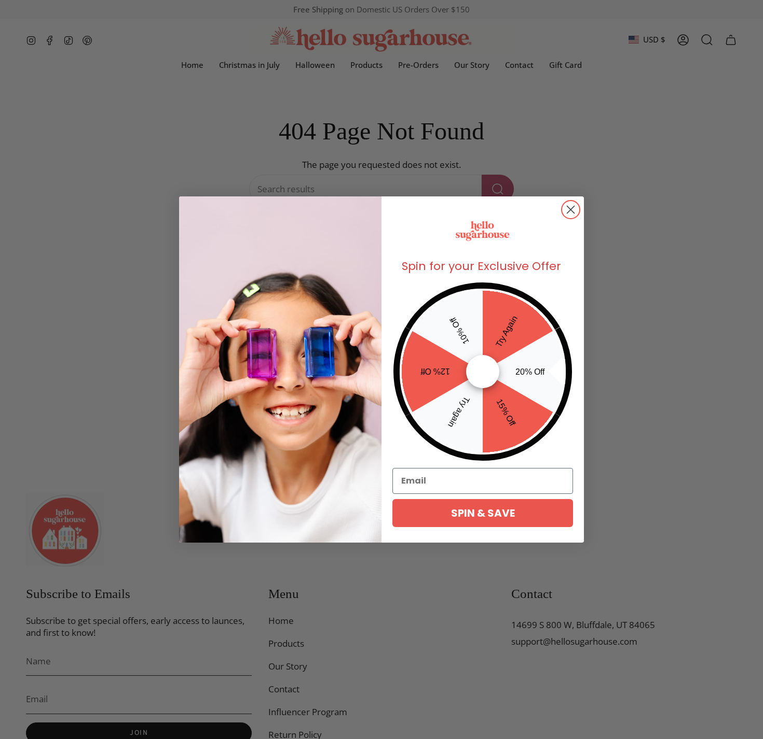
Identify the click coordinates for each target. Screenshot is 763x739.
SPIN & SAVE (483, 513)
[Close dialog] (571, 210)
